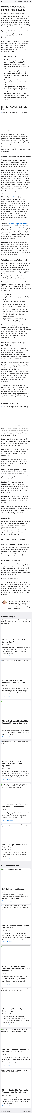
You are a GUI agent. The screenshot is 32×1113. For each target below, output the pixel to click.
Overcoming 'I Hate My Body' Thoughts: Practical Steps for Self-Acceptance (16, 968)
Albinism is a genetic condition (18, 224)
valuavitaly (15, 131)
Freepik (22, 131)
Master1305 (15, 425)
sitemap (25, 1111)
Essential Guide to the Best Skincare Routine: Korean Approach (13, 764)
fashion (20, 1)
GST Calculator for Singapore (13, 889)
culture (15, 1)
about (29, 1)
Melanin (15, 197)
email (29, 1111)
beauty (25, 1)
